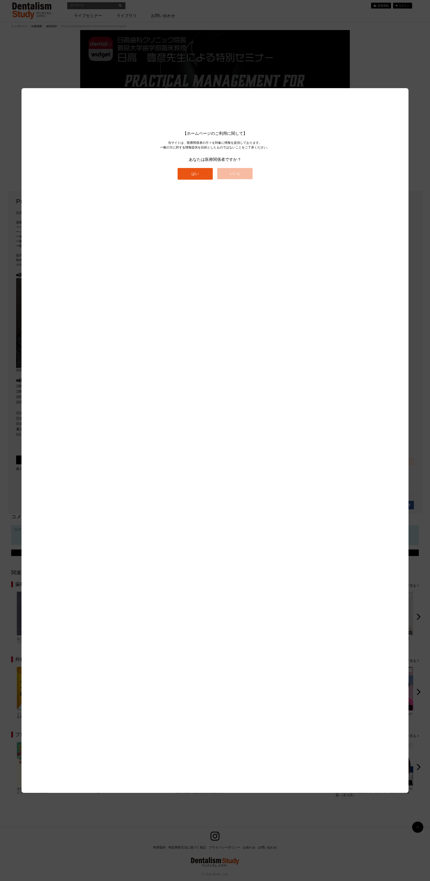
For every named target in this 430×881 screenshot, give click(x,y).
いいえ (235, 173)
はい (195, 174)
